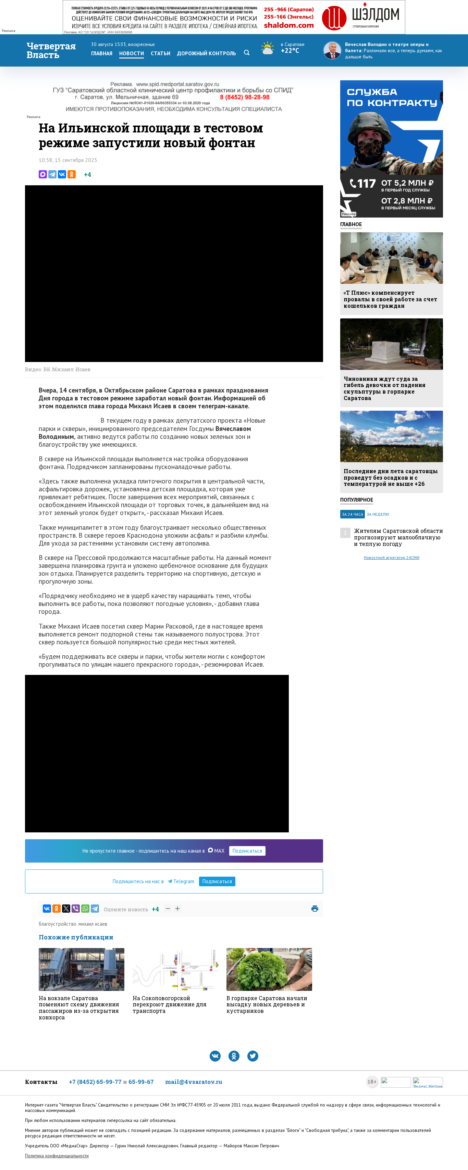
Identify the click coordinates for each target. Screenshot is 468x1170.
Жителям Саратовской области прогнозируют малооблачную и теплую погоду (398, 537)
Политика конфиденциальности (57, 1156)
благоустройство (57, 924)
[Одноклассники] (71, 174)
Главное (351, 224)
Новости (131, 53)
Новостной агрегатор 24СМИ (391, 557)
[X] (66, 908)
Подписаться (247, 850)
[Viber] (76, 908)
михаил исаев (92, 924)
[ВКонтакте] (62, 174)
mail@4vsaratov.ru (193, 1082)
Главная (101, 53)
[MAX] (43, 174)
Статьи (160, 53)
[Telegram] (52, 174)
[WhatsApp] (85, 908)
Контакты (41, 1082)
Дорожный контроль (206, 53)
